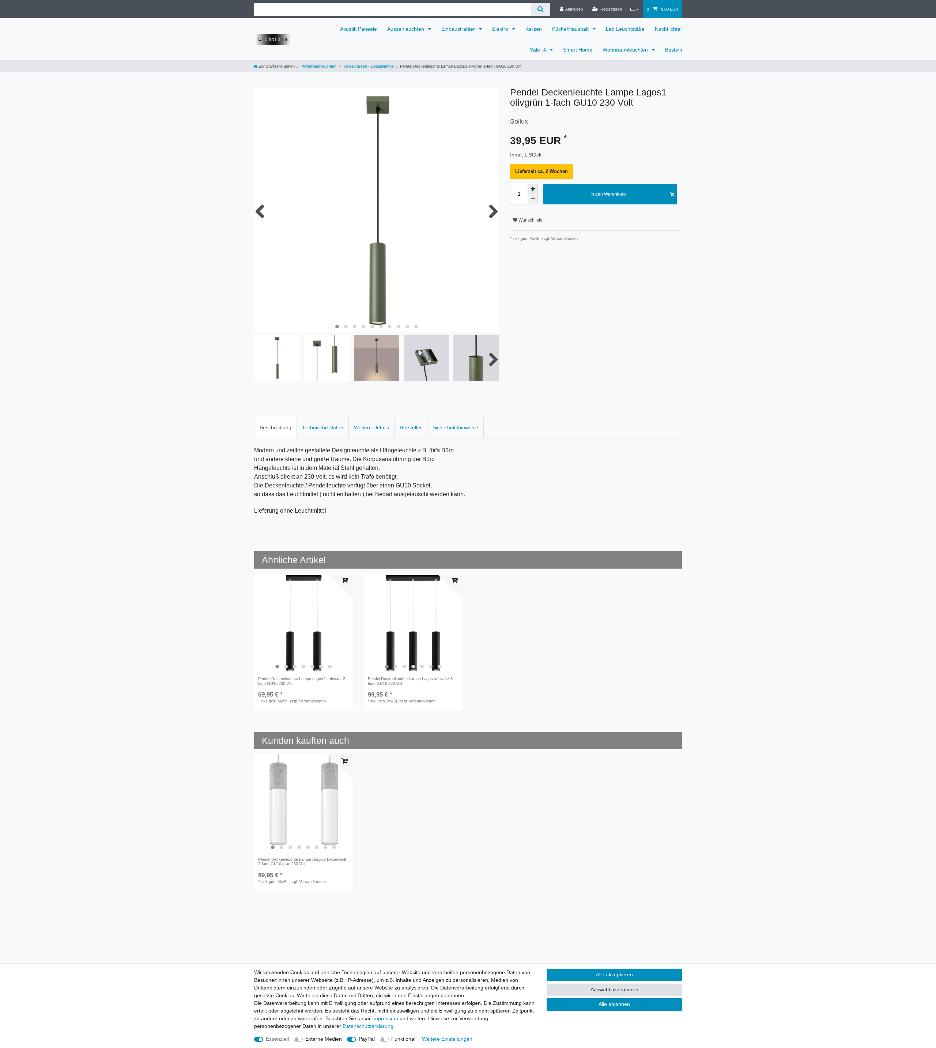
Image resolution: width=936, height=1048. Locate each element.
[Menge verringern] (533, 199)
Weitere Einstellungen (447, 1039)
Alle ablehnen (614, 1004)
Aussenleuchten (406, 29)
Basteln (673, 50)
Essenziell (277, 1039)
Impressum (385, 1018)
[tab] (275, 427)
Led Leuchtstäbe (625, 29)
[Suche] (540, 9)
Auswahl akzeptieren (614, 989)
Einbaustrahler (458, 29)
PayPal (367, 1039)
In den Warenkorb (608, 194)
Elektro (501, 29)
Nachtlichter (668, 29)
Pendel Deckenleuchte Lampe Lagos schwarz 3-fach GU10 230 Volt (411, 680)
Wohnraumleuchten (626, 50)
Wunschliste (530, 220)
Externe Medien (323, 1039)
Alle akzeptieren (614, 974)
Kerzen (533, 29)
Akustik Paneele (358, 29)
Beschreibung (275, 427)
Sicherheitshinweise (455, 427)
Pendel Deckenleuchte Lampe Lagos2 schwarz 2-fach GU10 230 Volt (302, 680)
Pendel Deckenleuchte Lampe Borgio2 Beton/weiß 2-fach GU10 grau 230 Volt (302, 861)
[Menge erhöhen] (533, 189)
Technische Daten (322, 427)
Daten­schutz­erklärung (368, 1026)
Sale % (538, 50)
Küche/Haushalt (571, 29)
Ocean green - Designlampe (368, 66)
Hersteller (411, 427)
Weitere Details (371, 427)
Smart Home (577, 50)
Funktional (403, 1039)
